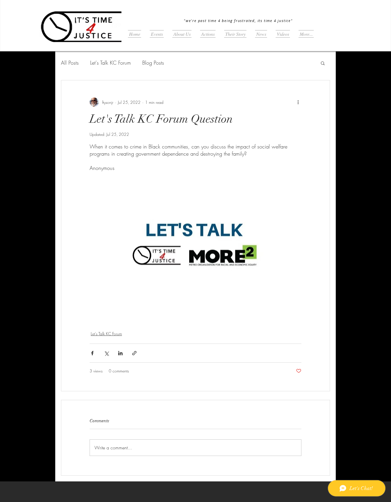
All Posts (70, 62)
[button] (322, 63)
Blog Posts (153, 62)
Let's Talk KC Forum (110, 62)
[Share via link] (134, 353)
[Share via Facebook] (92, 353)
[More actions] (298, 102)
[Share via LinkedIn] (120, 353)
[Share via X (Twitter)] (106, 353)
